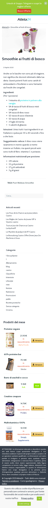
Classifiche (10, 274)
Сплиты (9, 310)
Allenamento (11, 263)
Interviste (10, 277)
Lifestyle (9, 281)
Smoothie (29, 183)
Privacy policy (27, 498)
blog (8, 266)
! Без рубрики (11, 255)
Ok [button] (39, 498)
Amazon (38, 340)
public (8, 299)
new (7, 284)
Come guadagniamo (28, 481)
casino (8, 270)
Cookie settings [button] (24, 504)
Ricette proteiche (13, 302)
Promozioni (11, 295)
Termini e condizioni (10, 481)
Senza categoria (12, 306)
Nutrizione (10, 292)
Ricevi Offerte (24, 11)
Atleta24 (5, 27)
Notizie (9, 288)
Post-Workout (18, 183)
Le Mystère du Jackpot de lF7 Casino (20, 232)
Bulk (37, 386)
